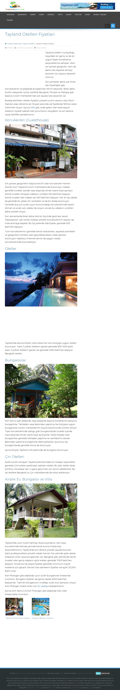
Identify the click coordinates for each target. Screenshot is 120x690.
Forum (10, 20)
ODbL (90, 687)
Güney (33, 14)
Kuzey (68, 14)
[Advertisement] (24, 68)
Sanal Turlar (99, 14)
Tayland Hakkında (14, 44)
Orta (60, 14)
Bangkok (22, 14)
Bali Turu (92, 673)
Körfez (50, 14)
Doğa (87, 14)
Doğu (41, 14)
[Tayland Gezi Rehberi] (15, 6)
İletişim (35, 673)
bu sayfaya (43, 586)
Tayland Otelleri (29, 44)
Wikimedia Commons (34, 687)
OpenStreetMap (75, 687)
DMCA (61, 673)
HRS (32, 107)
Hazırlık (10, 14)
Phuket (86, 673)
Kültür (78, 14)
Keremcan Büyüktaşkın (25, 48)
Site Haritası (43, 673)
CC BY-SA (52, 687)
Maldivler (80, 673)
